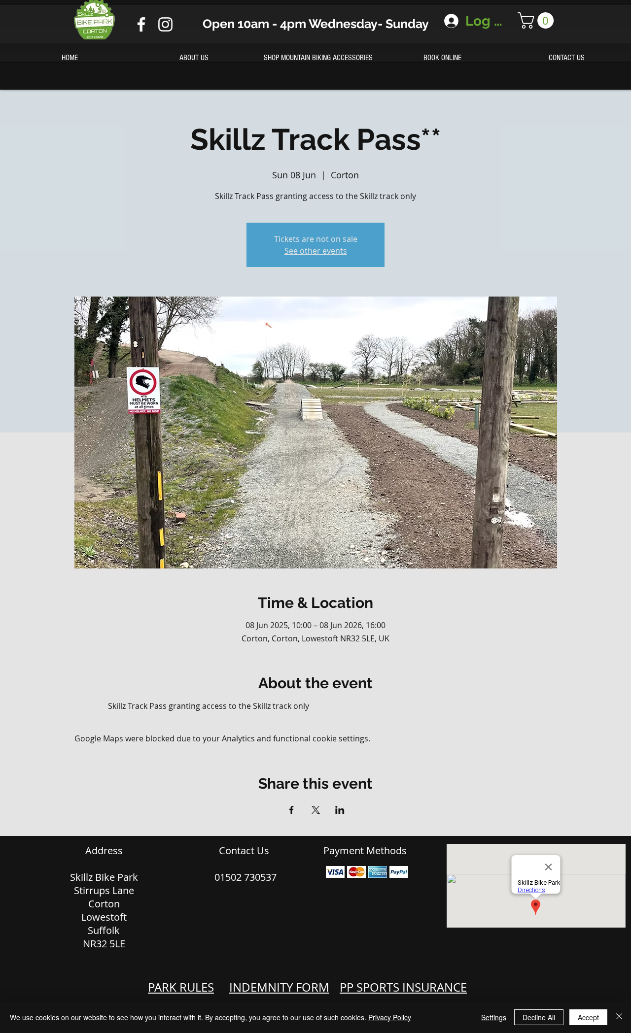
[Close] (619, 1017)
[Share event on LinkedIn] (340, 810)
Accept (588, 1017)
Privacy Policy (389, 1017)
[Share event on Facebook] (291, 810)
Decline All (539, 1017)
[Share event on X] (315, 810)
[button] (538, 20)
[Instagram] (165, 24)
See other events (315, 250)
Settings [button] (493, 1017)
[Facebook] (141, 24)
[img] (335, 872)
